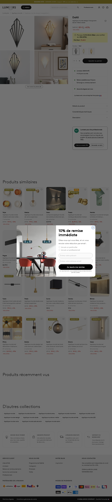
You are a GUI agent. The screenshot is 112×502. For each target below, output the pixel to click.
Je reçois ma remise (76, 267)
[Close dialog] (93, 227)
